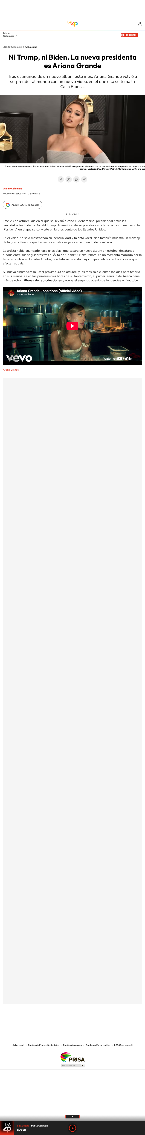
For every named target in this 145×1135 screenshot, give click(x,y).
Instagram (65, 1021)
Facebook (61, 179)
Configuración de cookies (98, 1045)
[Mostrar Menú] (5, 24)
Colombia (8, 35)
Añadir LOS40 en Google (25, 204)
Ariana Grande (11, 369)
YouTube (72, 1021)
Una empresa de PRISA (72, 1057)
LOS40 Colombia (72, 23)
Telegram (84, 179)
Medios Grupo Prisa (72, 1065)
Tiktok (58, 1021)
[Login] (140, 24)
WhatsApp (76, 179)
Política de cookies (72, 1045)
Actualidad (31, 47)
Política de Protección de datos (43, 1045)
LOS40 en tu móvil (123, 1045)
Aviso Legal (18, 1045)
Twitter (68, 179)
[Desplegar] (72, 1116)
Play (72, 1128)
